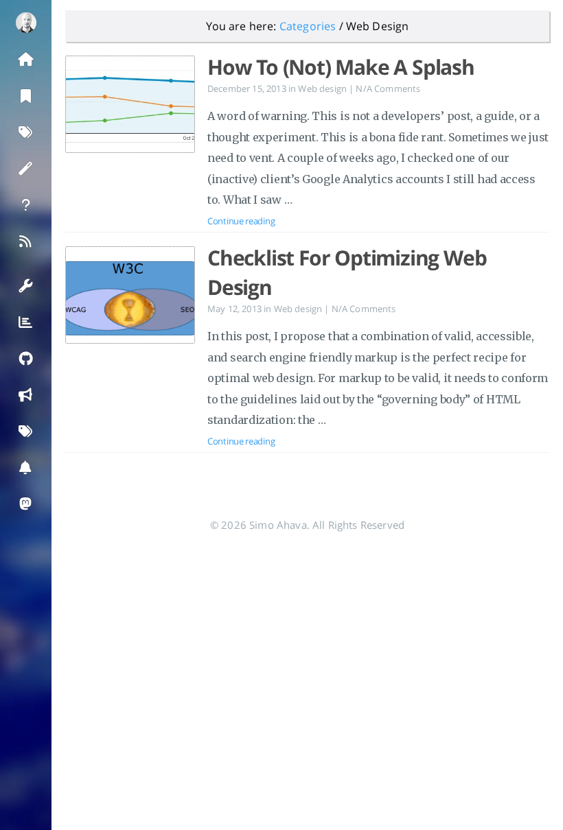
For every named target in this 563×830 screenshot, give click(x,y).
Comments (388, 88)
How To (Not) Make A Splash (340, 67)
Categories (307, 26)
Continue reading (241, 221)
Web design (322, 88)
